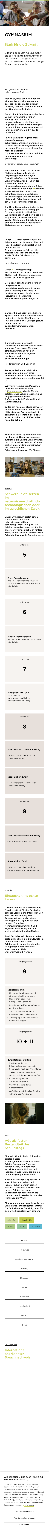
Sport (22, 1226)
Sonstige (36, 1226)
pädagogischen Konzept (20, 153)
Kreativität (27, 1220)
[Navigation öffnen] (7, 5)
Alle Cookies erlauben (25, 1511)
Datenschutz (29, 1505)
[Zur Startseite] (41, 5)
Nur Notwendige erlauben (24, 1518)
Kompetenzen (14, 391)
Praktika (39, 188)
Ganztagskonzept (23, 269)
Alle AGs (11, 1220)
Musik (10, 1226)
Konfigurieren (24, 1524)
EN (16, 5)
